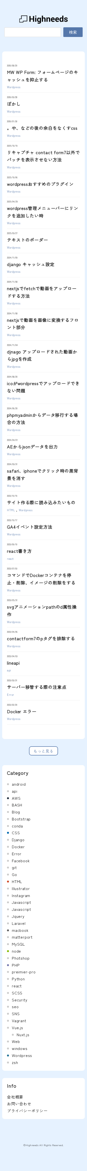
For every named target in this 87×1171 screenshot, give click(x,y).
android (19, 784)
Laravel (19, 923)
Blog (16, 812)
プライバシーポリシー (27, 1111)
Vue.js (17, 1027)
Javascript (21, 902)
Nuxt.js (23, 1034)
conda (17, 826)
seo (15, 1006)
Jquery (18, 916)
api (9, 670)
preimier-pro (24, 972)
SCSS (17, 993)
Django (18, 839)
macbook (20, 930)
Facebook (20, 860)
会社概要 (15, 1097)
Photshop (20, 958)
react (10, 558)
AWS (16, 798)
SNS (16, 1013)
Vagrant (19, 1020)
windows (20, 1048)
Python (18, 979)
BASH (17, 805)
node (16, 951)
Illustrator (21, 888)
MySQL (18, 944)
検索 (73, 32)
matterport (22, 937)
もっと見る (43, 751)
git (14, 867)
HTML (11, 510)
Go (14, 874)
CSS (16, 832)
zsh (15, 1062)
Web (16, 1041)
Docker (18, 846)
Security (19, 1000)
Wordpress (14, 87)
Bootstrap (21, 819)
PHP (16, 965)
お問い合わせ (19, 1103)
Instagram (21, 895)
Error (10, 695)
